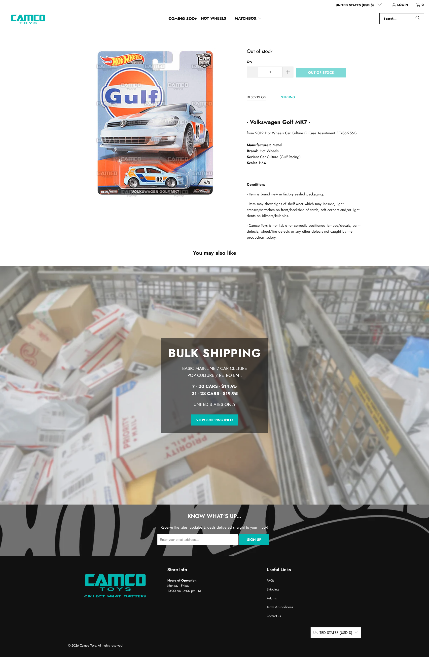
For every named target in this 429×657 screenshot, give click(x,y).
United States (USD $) (355, 5)
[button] (216, 18)
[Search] (418, 18)
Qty (249, 61)
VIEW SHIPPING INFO (214, 419)
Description (256, 97)
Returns (272, 598)
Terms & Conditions (280, 607)
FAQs (270, 580)
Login (402, 4)
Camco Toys (88, 645)
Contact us (274, 616)
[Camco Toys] (28, 19)
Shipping (288, 97)
